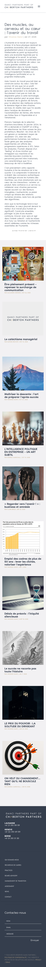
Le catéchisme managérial (20, 339)
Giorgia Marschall (14, 457)
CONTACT (8, 897)
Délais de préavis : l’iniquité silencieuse (21, 615)
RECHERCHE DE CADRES (13, 865)
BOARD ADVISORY (11, 876)
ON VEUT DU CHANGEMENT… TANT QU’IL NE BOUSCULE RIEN (22, 781)
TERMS (7, 962)
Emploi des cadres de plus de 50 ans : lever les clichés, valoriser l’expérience (22, 561)
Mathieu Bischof (12, 342)
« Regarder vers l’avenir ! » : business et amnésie (22, 505)
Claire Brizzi (11, 509)
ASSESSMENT (9, 886)
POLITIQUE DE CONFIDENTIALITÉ (15, 957)
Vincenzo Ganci (15, 37)
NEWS (7, 892)
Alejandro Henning (14, 293)
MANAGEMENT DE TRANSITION (15, 881)
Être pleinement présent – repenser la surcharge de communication (20, 287)
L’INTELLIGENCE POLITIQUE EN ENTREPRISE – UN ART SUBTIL (20, 451)
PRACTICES (8, 870)
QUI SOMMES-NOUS (12, 860)
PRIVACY (38, 960)
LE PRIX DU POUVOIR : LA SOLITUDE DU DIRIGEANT (20, 725)
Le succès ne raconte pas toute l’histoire (20, 670)
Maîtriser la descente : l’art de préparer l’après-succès (21, 395)
